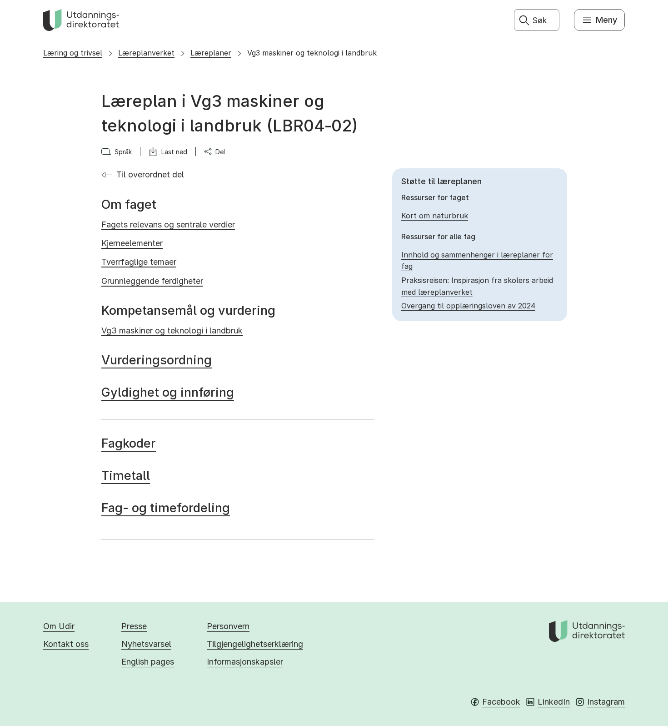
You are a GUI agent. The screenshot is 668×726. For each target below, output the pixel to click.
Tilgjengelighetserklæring (255, 644)
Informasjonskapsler (245, 661)
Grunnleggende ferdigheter (152, 281)
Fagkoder (128, 443)
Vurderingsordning (156, 360)
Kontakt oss (66, 644)
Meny (606, 20)
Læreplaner (210, 52)
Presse (134, 626)
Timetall (125, 475)
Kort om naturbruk (434, 215)
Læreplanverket (146, 52)
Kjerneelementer (132, 243)
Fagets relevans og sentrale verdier (168, 224)
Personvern (228, 626)
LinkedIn (554, 701)
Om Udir (59, 626)
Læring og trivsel (72, 52)
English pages (147, 661)
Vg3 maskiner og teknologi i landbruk (312, 52)
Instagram (606, 701)
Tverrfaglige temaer (138, 262)
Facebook (501, 701)
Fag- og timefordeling (165, 507)
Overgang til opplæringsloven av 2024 (468, 305)
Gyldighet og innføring (167, 392)
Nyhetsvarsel (146, 644)
